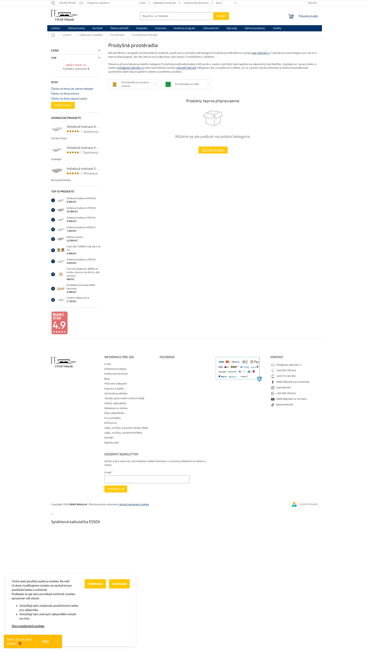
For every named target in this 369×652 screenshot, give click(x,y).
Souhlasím (119, 584)
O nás (142, 3)
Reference (110, 423)
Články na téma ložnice (65, 93)
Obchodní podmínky (116, 393)
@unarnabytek (284, 405)
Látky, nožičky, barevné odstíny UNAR (126, 428)
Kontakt (109, 438)
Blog (219, 3)
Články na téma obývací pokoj (69, 98)
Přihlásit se (116, 489)
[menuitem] (55, 28)
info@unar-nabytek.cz (130, 68)
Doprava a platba (114, 389)
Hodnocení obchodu (196, 3)
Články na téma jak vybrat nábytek (72, 88)
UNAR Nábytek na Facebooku (293, 382)
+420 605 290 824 (185, 68)
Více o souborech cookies (28, 626)
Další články (63, 105)
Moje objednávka (114, 413)
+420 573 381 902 (286, 376)
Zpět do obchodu (213, 150)
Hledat (221, 16)
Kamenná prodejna (164, 3)
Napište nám (111, 443)
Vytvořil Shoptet (308, 504)
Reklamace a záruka (115, 408)
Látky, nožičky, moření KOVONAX (123, 433)
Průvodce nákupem (115, 384)
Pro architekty (112, 418)
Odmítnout (95, 584)
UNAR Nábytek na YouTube (291, 399)
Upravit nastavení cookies (134, 504)
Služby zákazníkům (115, 403)
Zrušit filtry (74, 65)
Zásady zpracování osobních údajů (124, 398)
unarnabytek (283, 387)
